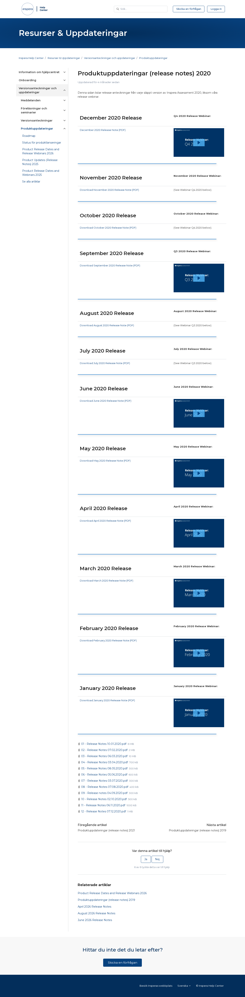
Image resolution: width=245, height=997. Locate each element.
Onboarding (27, 80)
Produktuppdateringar (153, 57)
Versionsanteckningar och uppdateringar (109, 57)
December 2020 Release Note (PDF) (103, 129)
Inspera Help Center (31, 57)
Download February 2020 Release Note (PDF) (108, 640)
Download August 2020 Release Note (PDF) (107, 325)
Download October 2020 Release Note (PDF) (108, 227)
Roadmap (28, 136)
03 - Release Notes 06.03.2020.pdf (104, 756)
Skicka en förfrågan (188, 8)
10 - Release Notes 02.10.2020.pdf (104, 799)
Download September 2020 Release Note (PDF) (110, 265)
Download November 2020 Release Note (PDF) (109, 189)
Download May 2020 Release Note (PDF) (105, 460)
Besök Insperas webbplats (156, 985)
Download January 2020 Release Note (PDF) (107, 700)
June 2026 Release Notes (95, 920)
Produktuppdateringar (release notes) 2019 (197, 830)
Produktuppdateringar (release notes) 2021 (106, 830)
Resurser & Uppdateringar (64, 57)
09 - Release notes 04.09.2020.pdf (104, 793)
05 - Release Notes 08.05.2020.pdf (104, 768)
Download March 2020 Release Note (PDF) (106, 580)
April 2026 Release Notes (94, 906)
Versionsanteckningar (36, 120)
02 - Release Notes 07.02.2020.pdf (104, 750)
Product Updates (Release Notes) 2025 (40, 162)
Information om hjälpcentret (39, 72)
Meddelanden (31, 100)
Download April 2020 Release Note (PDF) (105, 520)
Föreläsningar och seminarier (34, 110)
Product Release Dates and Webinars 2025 (40, 173)
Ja (145, 859)
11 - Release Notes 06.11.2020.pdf (103, 805)
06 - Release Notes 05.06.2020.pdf (104, 774)
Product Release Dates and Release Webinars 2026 (112, 893)
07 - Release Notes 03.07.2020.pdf (104, 780)
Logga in (216, 8)
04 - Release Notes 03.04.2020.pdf (104, 762)
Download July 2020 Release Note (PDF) (105, 363)
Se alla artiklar (31, 181)
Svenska (183, 985)
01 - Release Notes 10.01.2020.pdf (103, 744)
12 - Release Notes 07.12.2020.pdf (103, 811)
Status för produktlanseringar (41, 142)
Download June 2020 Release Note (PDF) (105, 400)
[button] (199, 142)
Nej (157, 859)
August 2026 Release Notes (96, 913)
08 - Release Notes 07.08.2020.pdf (104, 787)
